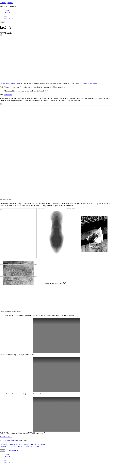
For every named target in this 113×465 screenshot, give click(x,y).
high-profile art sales (90, 83)
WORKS (7, 12)
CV (5, 16)
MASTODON (40, 445)
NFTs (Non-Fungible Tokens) (10, 83)
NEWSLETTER (16, 445)
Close (2, 450)
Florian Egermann (6, 3)
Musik (6, 10)
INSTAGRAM (28, 445)
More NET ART (6, 437)
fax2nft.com (8, 95)
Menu (2, 22)
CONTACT (8, 18)
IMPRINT (3, 446)
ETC (6, 14)
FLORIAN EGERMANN (9, 441)
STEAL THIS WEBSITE (33, 446)
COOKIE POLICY (15, 446)
